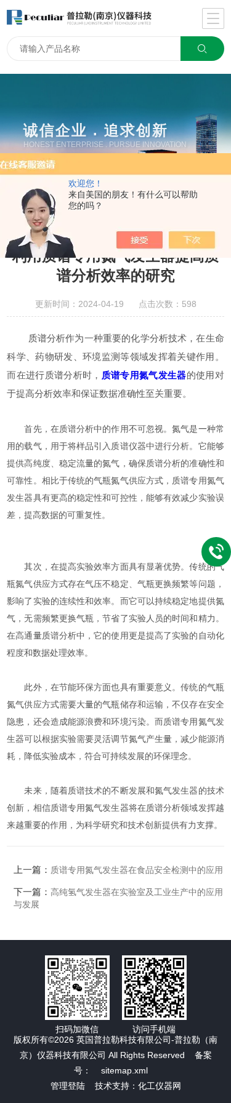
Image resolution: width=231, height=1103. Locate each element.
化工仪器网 (159, 1086)
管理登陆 (68, 1086)
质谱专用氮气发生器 (144, 375)
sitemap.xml (124, 1070)
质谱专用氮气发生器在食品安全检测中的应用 (137, 870)
